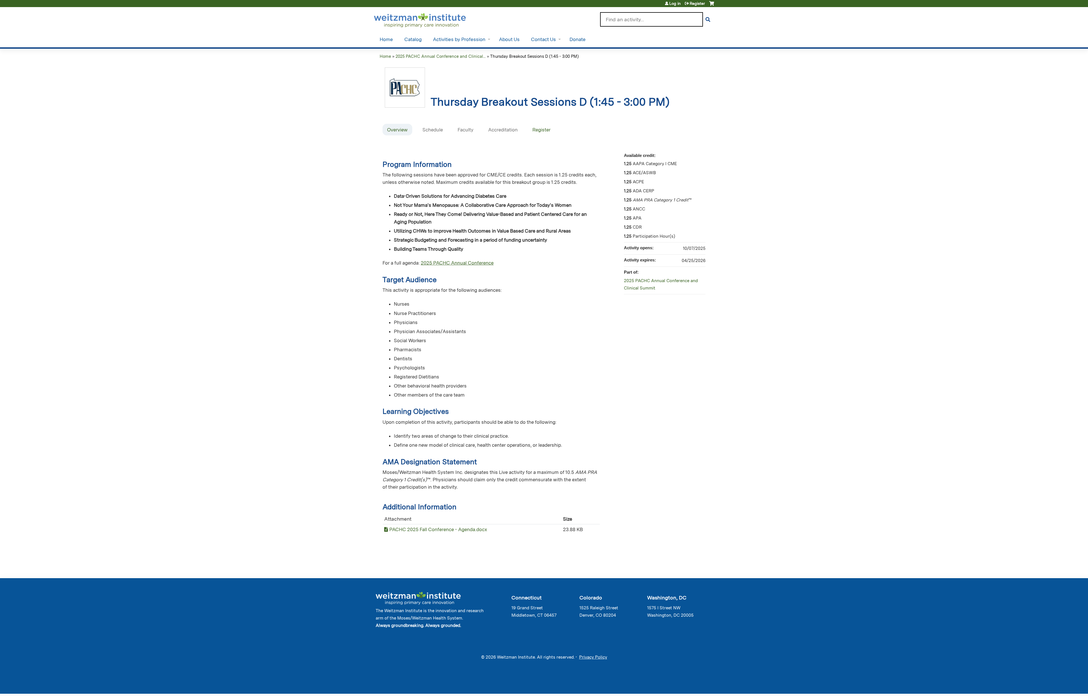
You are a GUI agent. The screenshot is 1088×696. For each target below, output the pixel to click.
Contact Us (543, 39)
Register (697, 3)
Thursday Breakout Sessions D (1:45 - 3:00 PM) (534, 56)
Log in (675, 3)
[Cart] (711, 5)
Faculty (465, 130)
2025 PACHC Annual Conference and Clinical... (441, 56)
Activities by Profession (459, 39)
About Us (509, 39)
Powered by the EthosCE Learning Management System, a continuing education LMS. (694, 684)
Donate (578, 39)
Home (386, 39)
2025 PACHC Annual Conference (457, 263)
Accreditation (503, 130)
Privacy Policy (593, 657)
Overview (397, 130)
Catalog (413, 39)
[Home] (428, 19)
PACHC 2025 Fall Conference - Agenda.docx (438, 529)
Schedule (432, 130)
